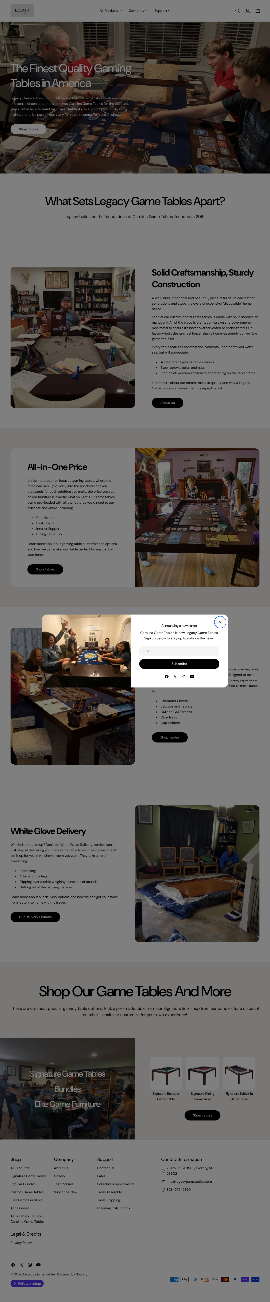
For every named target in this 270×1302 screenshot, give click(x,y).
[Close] (220, 622)
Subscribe (179, 664)
